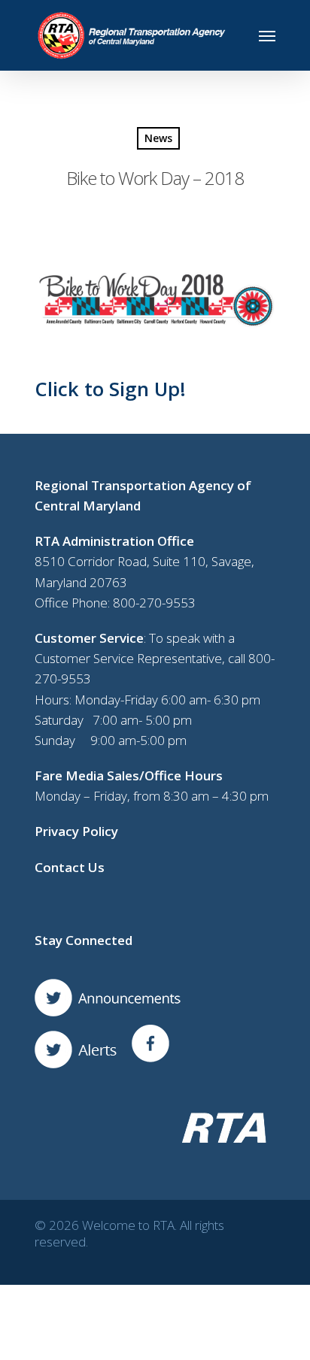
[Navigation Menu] (267, 35)
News (158, 138)
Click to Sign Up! (110, 388)
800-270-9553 (154, 602)
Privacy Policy (76, 831)
